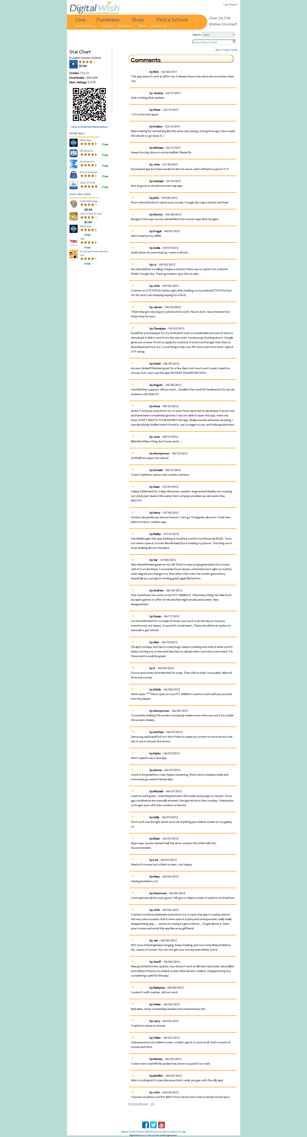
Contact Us (164, 1131)
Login (225, 4)
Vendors (140, 1131)
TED (82, 238)
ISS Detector (86, 150)
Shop (138, 19)
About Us (159, 25)
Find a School (172, 19)
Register (234, 4)
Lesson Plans (85, 25)
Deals (142, 25)
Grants (107, 25)
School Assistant (89, 172)
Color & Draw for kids (90, 213)
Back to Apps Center (227, 49)
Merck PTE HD (87, 182)
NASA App (85, 140)
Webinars (125, 25)
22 (152, 1104)
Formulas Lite (87, 161)
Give (80, 19)
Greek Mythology (89, 201)
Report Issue (152, 1131)
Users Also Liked (80, 194)
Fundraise (108, 19)
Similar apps (77, 133)
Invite (132, 1131)
